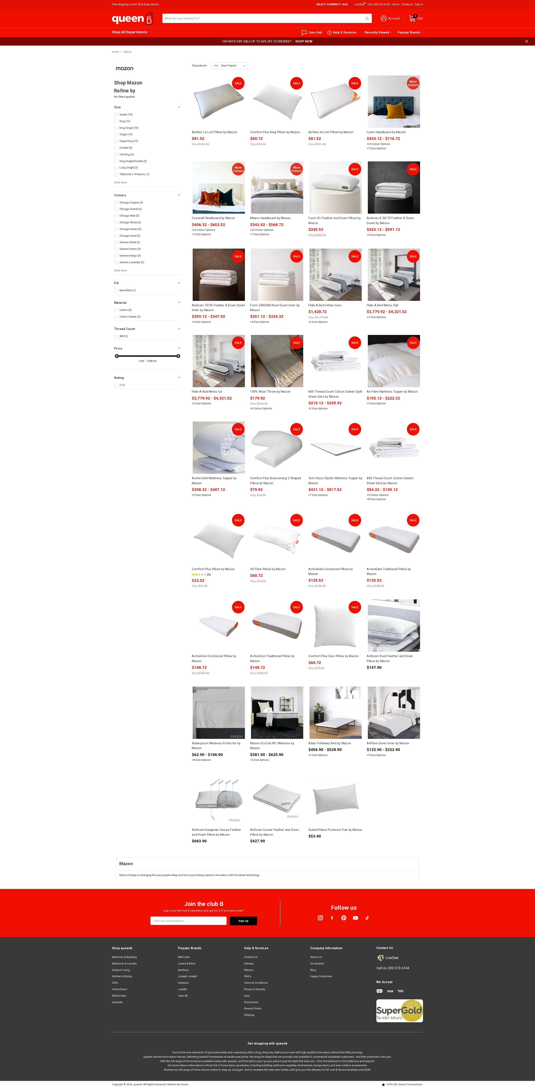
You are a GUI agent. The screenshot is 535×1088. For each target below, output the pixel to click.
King (125, 121)
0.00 (141, 361)
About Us (316, 957)
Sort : (217, 65)
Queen (126, 114)
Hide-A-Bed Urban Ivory (324, 305)
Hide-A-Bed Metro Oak (382, 305)
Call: (379, 4)
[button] (147, 107)
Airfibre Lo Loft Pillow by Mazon (214, 132)
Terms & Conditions (256, 982)
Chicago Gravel (131, 209)
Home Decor (119, 989)
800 (124, 336)
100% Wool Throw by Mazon (270, 391)
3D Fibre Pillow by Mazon (267, 569)
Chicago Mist (129, 215)
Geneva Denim (130, 248)
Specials (117, 1002)
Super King (129, 141)
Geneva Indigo (130, 255)
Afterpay (249, 1014)
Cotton (126, 310)
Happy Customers (321, 976)
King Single (129, 127)
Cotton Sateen (130, 316)
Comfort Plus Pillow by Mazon (213, 569)
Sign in (419, 4)
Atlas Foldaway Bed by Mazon (329, 743)
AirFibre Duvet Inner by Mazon (388, 743)
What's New (119, 995)
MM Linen (184, 957)
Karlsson (183, 982)
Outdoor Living (121, 970)
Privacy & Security (254, 989)
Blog (313, 970)
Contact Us (250, 957)
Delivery (248, 963)
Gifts (115, 982)
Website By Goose (177, 1084)
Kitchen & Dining (122, 976)
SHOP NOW (303, 41)
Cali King (127, 154)
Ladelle (182, 989)
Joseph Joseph (187, 976)
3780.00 (151, 361)
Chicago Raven (130, 229)
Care (247, 995)
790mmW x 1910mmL (134, 174)
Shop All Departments (129, 32)
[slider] (116, 356)
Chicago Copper (131, 202)
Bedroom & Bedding (124, 957)
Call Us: (392, 968)
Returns (248, 970)
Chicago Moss (130, 222)
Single (126, 134)
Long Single (129, 167)
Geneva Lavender (132, 262)
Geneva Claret (130, 242)
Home (395, 4)
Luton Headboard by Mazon (386, 132)
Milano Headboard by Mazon (270, 218)
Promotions (251, 1002)
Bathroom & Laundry (124, 963)
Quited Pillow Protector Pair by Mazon (335, 830)
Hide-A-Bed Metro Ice (207, 391)
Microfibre (128, 290)
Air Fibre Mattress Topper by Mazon (392, 391)
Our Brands (317, 963)
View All (183, 995)
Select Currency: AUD (332, 4)
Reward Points (252, 1008)
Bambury (183, 970)
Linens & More (186, 963)
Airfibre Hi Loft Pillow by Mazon (330, 132)
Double (126, 147)
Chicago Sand (130, 235)
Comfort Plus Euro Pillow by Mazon (333, 656)
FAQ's (247, 976)
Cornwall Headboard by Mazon (213, 218)
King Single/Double (133, 161)
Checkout (407, 4)
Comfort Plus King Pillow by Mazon (275, 132)
